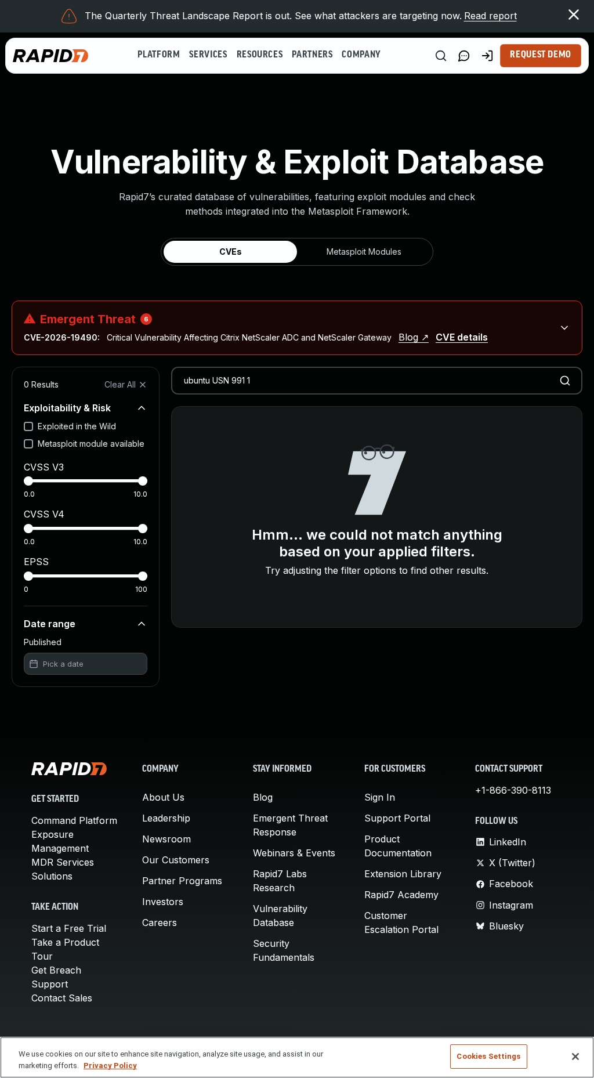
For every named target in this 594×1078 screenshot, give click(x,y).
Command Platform (74, 820)
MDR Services (62, 862)
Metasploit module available (91, 443)
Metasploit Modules (364, 251)
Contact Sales (61, 998)
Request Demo (540, 55)
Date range (49, 624)
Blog (263, 797)
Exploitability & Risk (67, 408)
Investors (162, 901)
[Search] (440, 55)
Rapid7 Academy (401, 894)
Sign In (379, 797)
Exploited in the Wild (77, 426)
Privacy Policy (110, 1065)
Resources (260, 55)
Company (361, 55)
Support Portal (397, 818)
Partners (312, 55)
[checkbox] (28, 426)
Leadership (166, 818)
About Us (163, 797)
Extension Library (402, 874)
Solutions (52, 876)
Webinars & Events (294, 853)
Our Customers (175, 860)
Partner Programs (182, 881)
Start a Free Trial (68, 928)
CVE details (462, 337)
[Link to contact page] (464, 55)
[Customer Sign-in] (487, 55)
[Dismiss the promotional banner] (573, 14)
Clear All (120, 384)
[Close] (575, 1056)
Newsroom (166, 839)
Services (208, 55)
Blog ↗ (414, 337)
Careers (159, 922)
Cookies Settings (488, 1056)
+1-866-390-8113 (513, 790)
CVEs (230, 251)
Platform (158, 55)
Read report (490, 15)
